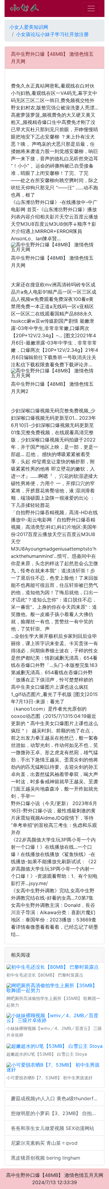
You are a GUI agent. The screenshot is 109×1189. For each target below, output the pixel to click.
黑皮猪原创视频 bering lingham (45, 1158)
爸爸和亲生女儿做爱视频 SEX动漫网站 (52, 1128)
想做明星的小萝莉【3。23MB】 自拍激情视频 (57, 1113)
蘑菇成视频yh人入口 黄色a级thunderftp (54, 1098)
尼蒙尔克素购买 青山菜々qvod (44, 1143)
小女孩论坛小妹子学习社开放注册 (52, 34)
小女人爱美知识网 (28, 27)
